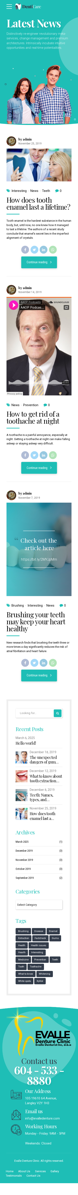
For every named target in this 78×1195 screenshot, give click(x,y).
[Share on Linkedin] (43, 250)
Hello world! (26, 743)
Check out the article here (39, 544)
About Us (24, 1171)
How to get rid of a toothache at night (32, 417)
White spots (24, 981)
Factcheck (40, 938)
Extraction (23, 938)
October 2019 (23, 868)
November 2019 (24, 860)
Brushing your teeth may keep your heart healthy (35, 621)
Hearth (22, 952)
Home (9, 1171)
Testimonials (14, 1175)
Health (21, 945)
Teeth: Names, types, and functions (41, 797)
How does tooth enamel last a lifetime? (38, 203)
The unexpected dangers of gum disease (43, 760)
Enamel (53, 931)
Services (40, 1171)
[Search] (58, 713)
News (34, 191)
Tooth (21, 966)
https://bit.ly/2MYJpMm (39, 559)
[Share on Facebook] (25, 250)
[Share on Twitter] (34, 250)
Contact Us (33, 1175)
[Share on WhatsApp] (53, 250)
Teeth (46, 191)
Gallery (54, 1171)
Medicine (23, 959)
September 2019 (25, 877)
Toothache (35, 966)
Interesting (19, 191)
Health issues (38, 945)
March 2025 (22, 841)
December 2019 (24, 850)
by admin (25, 139)
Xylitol (40, 981)
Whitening (44, 973)
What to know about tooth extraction (46, 778)
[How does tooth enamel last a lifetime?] (39, 165)
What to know (25, 973)
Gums (55, 938)
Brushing (17, 605)
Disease (38, 931)
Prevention (30, 405)
